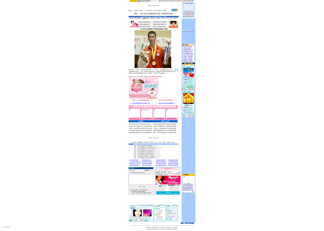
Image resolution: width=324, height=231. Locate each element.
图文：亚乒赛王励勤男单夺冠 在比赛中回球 (144, 150)
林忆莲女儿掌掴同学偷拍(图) (159, 26)
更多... (193, 191)
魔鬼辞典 (176, 193)
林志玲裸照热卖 (156, 21)
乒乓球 (145, 10)
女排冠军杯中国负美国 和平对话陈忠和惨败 (140, 130)
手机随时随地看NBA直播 (160, 29)
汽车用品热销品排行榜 (188, 184)
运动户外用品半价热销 (188, 185)
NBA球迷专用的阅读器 (146, 29)
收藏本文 (147, 18)
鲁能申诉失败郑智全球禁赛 (144, 26)
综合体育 (141, 10)
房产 (174, 0)
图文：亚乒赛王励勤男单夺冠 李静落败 (143, 145)
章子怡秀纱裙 (163, 21)
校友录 (184, 0)
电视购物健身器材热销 (188, 188)
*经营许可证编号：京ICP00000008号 (139, 190)
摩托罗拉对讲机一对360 (188, 190)
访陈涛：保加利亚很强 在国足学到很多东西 (140, 128)
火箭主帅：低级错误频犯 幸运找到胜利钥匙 (164, 128)
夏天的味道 (160, 190)
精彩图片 (165, 10)
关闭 (175, 18)
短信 (179, 0)
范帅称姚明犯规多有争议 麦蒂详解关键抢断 (164, 130)
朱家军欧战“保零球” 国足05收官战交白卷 (140, 124)
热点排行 (153, 18)
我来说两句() (138, 18)
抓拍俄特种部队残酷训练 (188, 16)
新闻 (160, 0)
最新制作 (160, 188)
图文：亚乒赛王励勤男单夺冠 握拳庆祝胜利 (144, 153)
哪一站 (164, 190)
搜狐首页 (131, 10)
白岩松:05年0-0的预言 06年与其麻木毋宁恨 (140, 126)
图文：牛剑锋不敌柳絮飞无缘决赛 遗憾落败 (144, 157)
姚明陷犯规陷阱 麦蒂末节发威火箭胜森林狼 (164, 124)
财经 (168, 0)
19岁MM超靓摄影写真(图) (188, 13)
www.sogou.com (135, 76)
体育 (163, 0)
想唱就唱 (164, 188)
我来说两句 (140, 142)
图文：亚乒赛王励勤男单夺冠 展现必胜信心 (144, 151)
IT (169, 0)
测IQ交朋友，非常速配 (174, 188)
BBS (193, 0)
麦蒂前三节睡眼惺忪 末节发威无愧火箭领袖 (164, 126)
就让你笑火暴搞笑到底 (174, 190)
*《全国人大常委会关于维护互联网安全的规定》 (141, 193)
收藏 (169, 142)
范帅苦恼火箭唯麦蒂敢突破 (144, 22)
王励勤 (145, 76)
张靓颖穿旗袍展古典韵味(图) (159, 24)
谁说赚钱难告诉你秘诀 (174, 187)
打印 (171, 18)
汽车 (172, 0)
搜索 (190, 0)
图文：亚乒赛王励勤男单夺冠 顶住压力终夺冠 (144, 148)
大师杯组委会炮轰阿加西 (143, 24)
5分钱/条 (176, 173)
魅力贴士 (166, 193)
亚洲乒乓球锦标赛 (157, 10)
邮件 (188, 0)
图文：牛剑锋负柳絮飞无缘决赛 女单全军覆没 (144, 156)
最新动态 (150, 10)
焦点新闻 (161, 193)
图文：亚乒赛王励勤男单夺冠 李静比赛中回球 (144, 147)
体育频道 (136, 10)
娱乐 (165, 0)
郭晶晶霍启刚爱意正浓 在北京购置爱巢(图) (140, 132)
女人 (177, 0)
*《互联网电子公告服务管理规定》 (138, 191)
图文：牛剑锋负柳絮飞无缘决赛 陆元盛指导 (144, 154)
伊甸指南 (171, 193)
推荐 (158, 18)
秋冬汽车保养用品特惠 (188, 187)
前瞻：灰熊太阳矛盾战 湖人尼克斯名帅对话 (164, 132)
